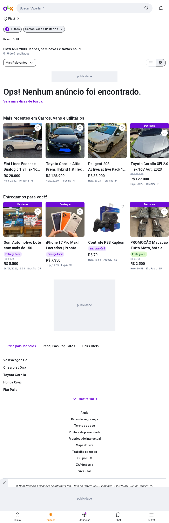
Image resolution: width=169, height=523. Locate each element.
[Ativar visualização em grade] (161, 62)
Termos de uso (84, 425)
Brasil (7, 39)
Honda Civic (12, 382)
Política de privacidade (84, 432)
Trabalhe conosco (84, 451)
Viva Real (84, 471)
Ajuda (84, 412)
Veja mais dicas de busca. (23, 101)
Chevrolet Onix (14, 367)
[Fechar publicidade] (4, 483)
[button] (84, 8)
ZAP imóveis (84, 464)
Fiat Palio (10, 390)
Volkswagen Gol (15, 360)
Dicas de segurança (84, 419)
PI (17, 39)
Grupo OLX (84, 458)
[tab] (21, 346)
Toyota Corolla (14, 375)
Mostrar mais (88, 399)
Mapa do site (84, 445)
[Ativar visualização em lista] (151, 62)
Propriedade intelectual (84, 438)
